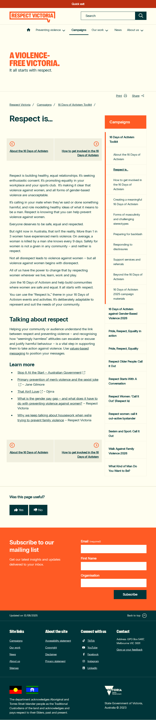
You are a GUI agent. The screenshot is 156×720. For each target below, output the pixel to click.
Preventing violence (48, 30)
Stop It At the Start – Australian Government (49, 372)
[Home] (32, 17)
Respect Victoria (20, 104)
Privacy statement (55, 661)
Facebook (93, 654)
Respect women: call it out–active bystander (123, 416)
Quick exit (78, 4)
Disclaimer (51, 654)
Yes (21, 510)
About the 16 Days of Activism (29, 151)
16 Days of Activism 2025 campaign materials (125, 294)
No (40, 510)
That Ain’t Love (28, 391)
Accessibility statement (58, 640)
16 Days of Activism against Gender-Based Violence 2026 (123, 313)
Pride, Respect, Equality (123, 348)
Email (84, 541)
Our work (98, 30)
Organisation (90, 575)
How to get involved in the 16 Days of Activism (80, 153)
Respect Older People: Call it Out (125, 364)
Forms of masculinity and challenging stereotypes (126, 219)
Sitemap (14, 668)
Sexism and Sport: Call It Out (124, 433)
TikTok (91, 640)
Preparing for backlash (127, 234)
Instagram (93, 661)
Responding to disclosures (122, 247)
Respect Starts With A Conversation (123, 381)
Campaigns (79, 30)
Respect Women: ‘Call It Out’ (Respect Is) (124, 399)
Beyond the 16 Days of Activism (127, 277)
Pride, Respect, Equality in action (125, 333)
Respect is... (120, 169)
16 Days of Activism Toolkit (75, 104)
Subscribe (130, 594)
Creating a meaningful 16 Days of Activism (127, 202)
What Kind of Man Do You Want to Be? (123, 468)
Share (135, 96)
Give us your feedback (129, 649)
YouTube (92, 647)
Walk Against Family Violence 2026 (121, 451)
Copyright (51, 647)
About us (133, 30)
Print (119, 96)
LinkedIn (92, 668)
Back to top (133, 615)
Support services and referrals (126, 262)
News (118, 30)
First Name (88, 558)
